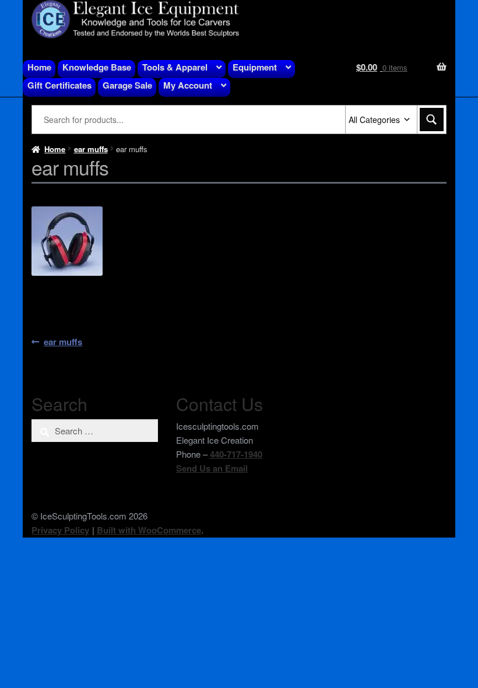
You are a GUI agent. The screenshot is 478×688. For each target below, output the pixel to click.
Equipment (255, 67)
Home (39, 67)
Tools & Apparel (175, 67)
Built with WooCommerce (149, 530)
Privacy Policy (60, 530)
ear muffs (91, 149)
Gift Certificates (59, 85)
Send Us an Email (212, 468)
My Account (187, 85)
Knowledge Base (96, 67)
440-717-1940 (236, 454)
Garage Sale (127, 85)
